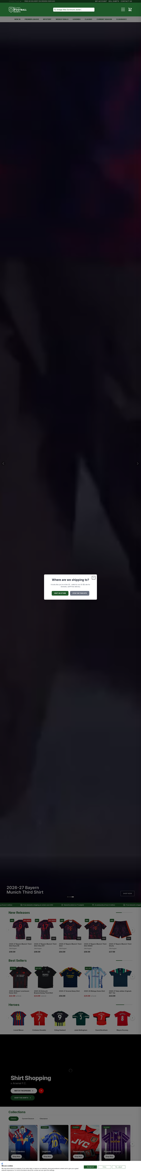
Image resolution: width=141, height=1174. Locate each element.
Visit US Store (60, 593)
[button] (73, 10)
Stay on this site (80, 593)
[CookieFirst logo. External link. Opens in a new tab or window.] (2, 1164)
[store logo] (17, 9)
